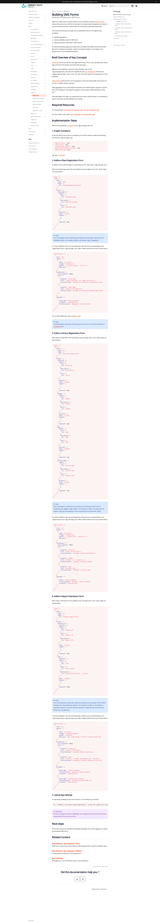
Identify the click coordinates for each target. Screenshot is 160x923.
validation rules (76, 316)
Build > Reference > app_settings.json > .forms (66, 843)
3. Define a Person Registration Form (123, 28)
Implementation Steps (119, 19)
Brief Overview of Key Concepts (122, 14)
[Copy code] (106, 143)
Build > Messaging (57, 858)
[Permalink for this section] (89, 57)
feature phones (100, 22)
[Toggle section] (45, 14)
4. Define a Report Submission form (123, 32)
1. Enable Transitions (120, 21)
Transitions (61, 155)
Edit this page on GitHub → (119, 45)
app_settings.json (90, 72)
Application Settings (99, 889)
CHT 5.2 (91, 1)
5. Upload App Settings (121, 36)
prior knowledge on (82, 114)
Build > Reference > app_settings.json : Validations (67, 851)
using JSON (70, 125)
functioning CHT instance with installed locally (81, 110)
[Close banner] (156, 1)
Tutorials (59, 11)
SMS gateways (56, 81)
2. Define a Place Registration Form (123, 24)
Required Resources (119, 17)
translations (57, 326)
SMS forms (55, 62)
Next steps (116, 38)
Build (53, 11)
